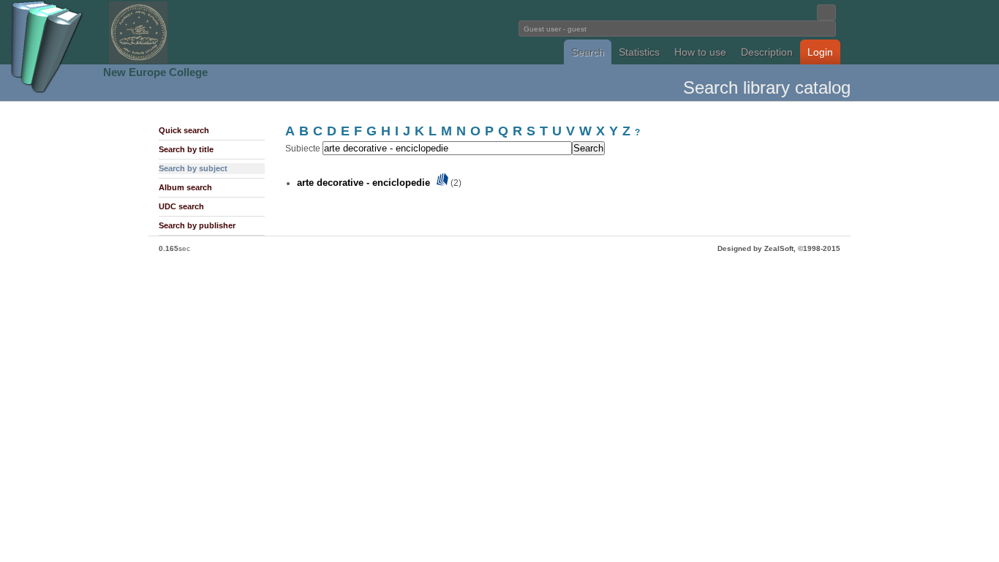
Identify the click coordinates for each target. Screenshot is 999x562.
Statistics (639, 52)
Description (767, 52)
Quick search (184, 130)
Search (587, 52)
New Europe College (155, 72)
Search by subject (193, 168)
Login (820, 52)
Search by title (186, 149)
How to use (700, 52)
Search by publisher (197, 225)
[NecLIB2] (138, 61)
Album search (185, 187)
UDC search (181, 206)
